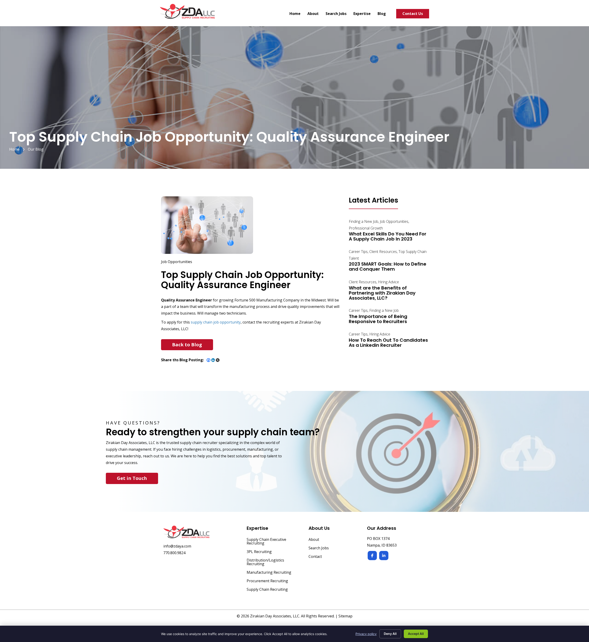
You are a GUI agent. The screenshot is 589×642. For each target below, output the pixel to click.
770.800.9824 (174, 552)
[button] (187, 344)
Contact (315, 557)
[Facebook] (208, 360)
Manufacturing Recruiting (269, 572)
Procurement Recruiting (267, 581)
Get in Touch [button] (132, 478)
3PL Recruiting (259, 552)
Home (14, 149)
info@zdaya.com (177, 546)
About (314, 540)
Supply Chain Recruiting (267, 590)
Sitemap (345, 616)
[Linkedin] (213, 360)
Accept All (416, 634)
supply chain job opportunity (216, 322)
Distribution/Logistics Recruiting (265, 562)
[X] (217, 360)
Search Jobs (319, 548)
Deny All (390, 634)
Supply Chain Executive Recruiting (266, 542)
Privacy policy (366, 634)
